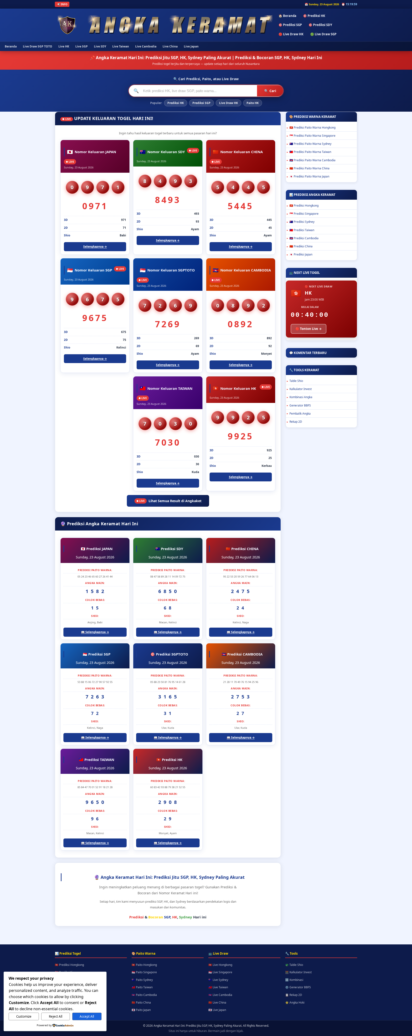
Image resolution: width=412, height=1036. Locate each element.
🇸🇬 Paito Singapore (144, 972)
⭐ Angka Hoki (294, 1002)
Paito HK (253, 103)
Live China (170, 46)
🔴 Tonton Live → (308, 329)
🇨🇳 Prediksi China (301, 246)
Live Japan (191, 46)
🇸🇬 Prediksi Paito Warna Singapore (312, 136)
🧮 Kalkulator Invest (298, 972)
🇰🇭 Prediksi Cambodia (304, 238)
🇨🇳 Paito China (141, 1002)
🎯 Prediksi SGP (290, 25)
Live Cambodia (145, 46)
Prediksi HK (175, 103)
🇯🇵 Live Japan (217, 1010)
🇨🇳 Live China (217, 1002)
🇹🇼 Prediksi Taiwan (301, 230)
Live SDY (100, 46)
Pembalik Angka (300, 413)
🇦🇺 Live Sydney (218, 980)
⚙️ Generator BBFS (298, 987)
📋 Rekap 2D (293, 995)
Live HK (63, 46)
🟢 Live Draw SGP (323, 34)
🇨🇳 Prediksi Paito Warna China (309, 168)
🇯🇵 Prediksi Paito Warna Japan (309, 176)
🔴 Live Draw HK (291, 34)
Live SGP (81, 46)
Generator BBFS (300, 405)
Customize (23, 1016)
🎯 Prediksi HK (314, 16)
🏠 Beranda (287, 16)
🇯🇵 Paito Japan (141, 1010)
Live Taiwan (120, 46)
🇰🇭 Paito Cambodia (144, 995)
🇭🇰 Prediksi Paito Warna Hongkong (312, 127)
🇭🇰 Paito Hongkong (144, 965)
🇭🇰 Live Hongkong (220, 965)
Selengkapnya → (95, 247)
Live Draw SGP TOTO (37, 46)
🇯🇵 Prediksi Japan (300, 254)
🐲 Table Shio (294, 965)
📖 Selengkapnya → (95, 632)
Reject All (55, 1016)
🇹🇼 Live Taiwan (218, 987)
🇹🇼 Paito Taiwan (142, 987)
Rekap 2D (295, 422)
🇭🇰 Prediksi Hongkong (304, 205)
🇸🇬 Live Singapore (220, 972)
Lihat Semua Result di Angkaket (168, 501)
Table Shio (296, 381)
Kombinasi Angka (300, 397)
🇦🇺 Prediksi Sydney (301, 222)
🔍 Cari (270, 91)
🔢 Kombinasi (294, 980)
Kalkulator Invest (300, 389)
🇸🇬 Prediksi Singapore (304, 214)
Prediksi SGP (201, 103)
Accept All (87, 1016)
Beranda (11, 46)
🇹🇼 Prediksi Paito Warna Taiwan (310, 152)
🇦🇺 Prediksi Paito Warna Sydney (310, 144)
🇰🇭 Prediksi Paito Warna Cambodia (312, 160)
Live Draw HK (228, 103)
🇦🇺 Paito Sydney (142, 980)
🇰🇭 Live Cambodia (220, 995)
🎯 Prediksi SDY (320, 25)
